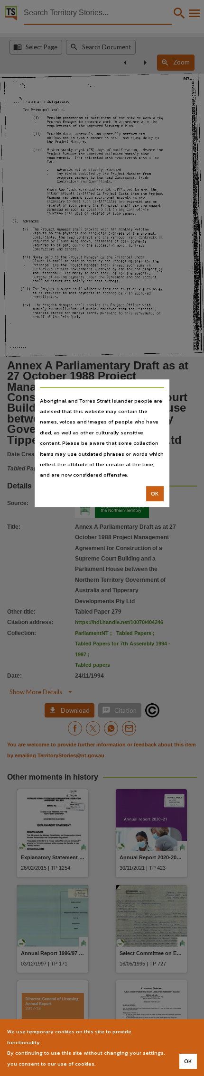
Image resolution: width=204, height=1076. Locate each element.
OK (155, 493)
